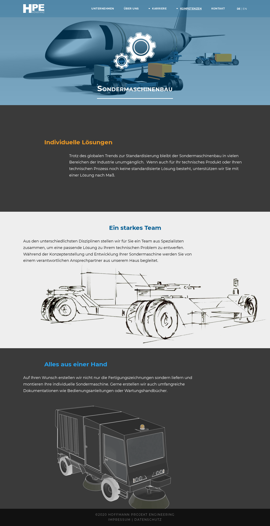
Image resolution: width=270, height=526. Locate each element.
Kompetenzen (191, 8)
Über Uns (131, 8)
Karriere (159, 8)
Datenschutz (148, 520)
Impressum (119, 520)
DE (242, 8)
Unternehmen (102, 8)
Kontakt (218, 8)
